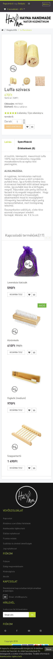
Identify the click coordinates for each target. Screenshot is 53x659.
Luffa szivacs (26, 30)
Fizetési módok (9, 538)
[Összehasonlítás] (34, 294)
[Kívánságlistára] (29, 294)
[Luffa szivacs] (13, 81)
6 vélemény (21, 112)
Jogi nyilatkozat (10, 548)
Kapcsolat (7, 518)
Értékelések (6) (26, 148)
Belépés (21, 3)
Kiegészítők (11, 30)
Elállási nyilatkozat (11, 533)
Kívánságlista (9, 571)
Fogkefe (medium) (16, 398)
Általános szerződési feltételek (17, 523)
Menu (47, 4)
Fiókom (6, 561)
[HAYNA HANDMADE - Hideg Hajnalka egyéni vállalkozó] (26, 496)
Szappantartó (14, 455)
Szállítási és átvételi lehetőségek (17, 543)
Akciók (6, 576)
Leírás (7, 142)
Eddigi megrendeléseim (13, 566)
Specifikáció (25, 141)
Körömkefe (13, 340)
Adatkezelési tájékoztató (14, 528)
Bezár (49, 649)
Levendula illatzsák (17, 282)
